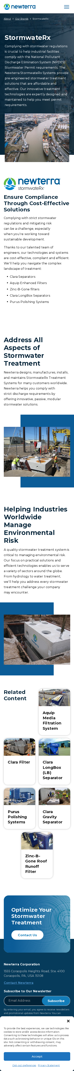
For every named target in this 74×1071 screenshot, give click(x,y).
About (7, 18)
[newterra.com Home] (20, 7)
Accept (37, 1056)
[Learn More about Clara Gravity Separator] (54, 808)
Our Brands (21, 18)
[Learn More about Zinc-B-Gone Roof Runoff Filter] (37, 855)
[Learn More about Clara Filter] (19, 761)
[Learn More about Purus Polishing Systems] (19, 808)
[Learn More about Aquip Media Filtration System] (54, 712)
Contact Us (27, 935)
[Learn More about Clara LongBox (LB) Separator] (54, 761)
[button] (68, 1021)
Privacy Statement (49, 1065)
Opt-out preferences (24, 1065)
